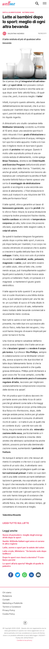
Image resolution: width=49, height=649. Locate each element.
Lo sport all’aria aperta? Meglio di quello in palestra (23, 564)
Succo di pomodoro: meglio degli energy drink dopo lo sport (22, 536)
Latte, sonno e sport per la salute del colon (23, 547)
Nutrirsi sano (28, 12)
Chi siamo (7, 592)
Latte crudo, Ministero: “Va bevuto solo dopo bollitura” (24, 552)
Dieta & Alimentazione (12, 12)
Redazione (7, 596)
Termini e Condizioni (12, 607)
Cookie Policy (9, 614)
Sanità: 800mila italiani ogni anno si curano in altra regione (23, 542)
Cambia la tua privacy (24, 640)
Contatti (6, 599)
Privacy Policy (9, 610)
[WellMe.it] (9, 3)
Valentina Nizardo (16, 34)
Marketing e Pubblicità (12, 603)
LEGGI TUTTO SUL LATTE (16, 523)
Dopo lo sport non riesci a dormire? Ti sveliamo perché (23, 558)
